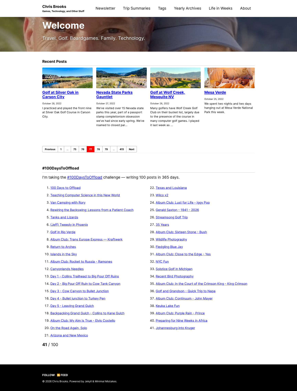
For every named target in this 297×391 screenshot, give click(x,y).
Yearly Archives (187, 8)
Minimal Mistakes (105, 381)
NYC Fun (162, 262)
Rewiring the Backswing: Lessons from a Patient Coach (92, 210)
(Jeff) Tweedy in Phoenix (69, 225)
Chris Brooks (63, 8)
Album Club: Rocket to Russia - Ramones (81, 262)
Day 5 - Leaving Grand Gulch (72, 306)
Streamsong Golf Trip (172, 217)
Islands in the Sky (63, 254)
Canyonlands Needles (67, 269)
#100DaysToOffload (84, 177)
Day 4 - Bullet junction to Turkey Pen (77, 298)
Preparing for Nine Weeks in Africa (181, 321)
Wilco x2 (162, 195)
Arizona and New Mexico (69, 335)
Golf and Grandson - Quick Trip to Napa (186, 291)
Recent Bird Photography (175, 276)
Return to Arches (63, 247)
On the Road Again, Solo (68, 328)
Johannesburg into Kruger (175, 328)
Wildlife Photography (171, 239)
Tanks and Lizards (64, 217)
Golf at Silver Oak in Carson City (60, 94)
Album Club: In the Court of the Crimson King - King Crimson (201, 284)
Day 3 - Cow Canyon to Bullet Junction (79, 291)
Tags (162, 8)
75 (74, 149)
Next (131, 149)
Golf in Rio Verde (62, 232)
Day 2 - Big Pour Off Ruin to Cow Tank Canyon (85, 284)
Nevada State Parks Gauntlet (114, 94)
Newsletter (105, 8)
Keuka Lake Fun (168, 306)
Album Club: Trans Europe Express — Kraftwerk (86, 239)
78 (98, 149)
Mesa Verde (215, 92)
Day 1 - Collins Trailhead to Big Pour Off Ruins (84, 276)
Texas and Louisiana (171, 188)
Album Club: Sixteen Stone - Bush (181, 232)
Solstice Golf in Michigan (174, 269)
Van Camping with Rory (67, 203)
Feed (64, 375)
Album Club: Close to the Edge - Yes (183, 254)
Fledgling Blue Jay (169, 247)
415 (122, 149)
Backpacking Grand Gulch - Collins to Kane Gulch (87, 313)
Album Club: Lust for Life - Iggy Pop (183, 203)
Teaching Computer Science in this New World (85, 195)
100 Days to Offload (65, 188)
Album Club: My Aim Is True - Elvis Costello (82, 321)
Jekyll (88, 381)
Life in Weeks (221, 8)
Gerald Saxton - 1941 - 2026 (177, 210)
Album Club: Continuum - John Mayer (184, 298)
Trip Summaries (136, 8)
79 (106, 149)
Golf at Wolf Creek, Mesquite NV (167, 94)
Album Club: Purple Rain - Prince (180, 313)
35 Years (162, 225)
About (245, 8)
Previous (50, 149)
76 (82, 149)
